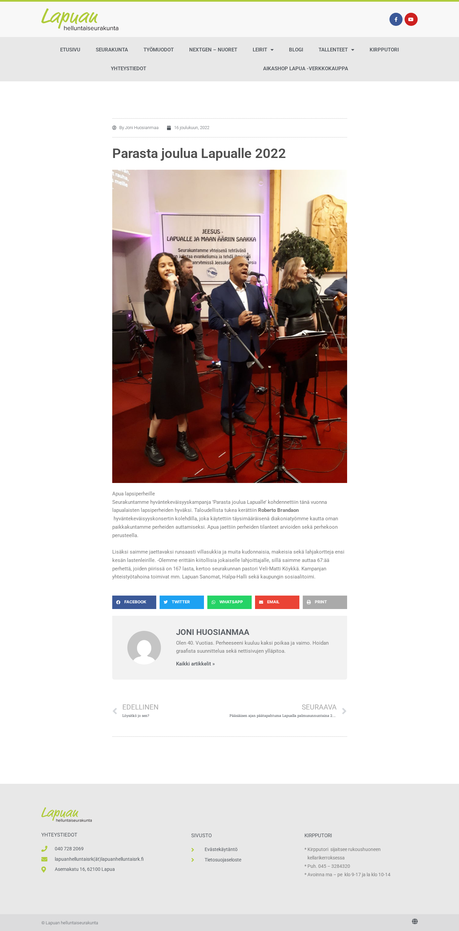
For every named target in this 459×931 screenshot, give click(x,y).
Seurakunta (112, 50)
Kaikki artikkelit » (195, 663)
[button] (134, 602)
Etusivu (70, 50)
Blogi (296, 50)
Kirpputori (384, 50)
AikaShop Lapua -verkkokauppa (305, 69)
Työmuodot (158, 50)
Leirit (260, 50)
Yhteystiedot (128, 69)
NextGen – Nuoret (213, 50)
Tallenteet (333, 50)
